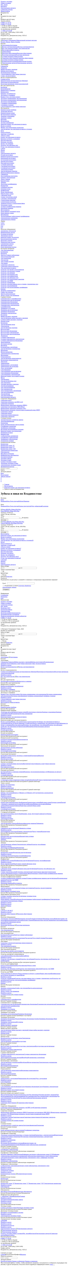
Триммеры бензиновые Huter (48, 1019)
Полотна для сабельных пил (9, 145)
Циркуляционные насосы (8, 247)
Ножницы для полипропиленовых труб (36, 772)
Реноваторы (4, 185)
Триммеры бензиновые (8, 311)
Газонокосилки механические (10, 303)
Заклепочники (5, 747)
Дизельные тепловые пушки (9, 463)
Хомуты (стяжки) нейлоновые (10, 255)
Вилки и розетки (6, 126)
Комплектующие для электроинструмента (14, 124)
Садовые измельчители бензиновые (12, 340)
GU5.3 (3, 224)
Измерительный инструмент (9, 156)
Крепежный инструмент (8, 158)
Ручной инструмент (7, 155)
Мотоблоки (4, 350)
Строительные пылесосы (8, 202)
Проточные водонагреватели (10, 82)
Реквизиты (4, 596)
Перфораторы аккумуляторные (23, 860)
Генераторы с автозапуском (44, 1136)
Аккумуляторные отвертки (9, 171)
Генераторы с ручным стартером (25, 1135)
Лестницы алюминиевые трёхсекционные (14, 100)
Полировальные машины (8, 72)
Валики (3, 755)
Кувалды (24, 804)
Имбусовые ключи (45, 802)
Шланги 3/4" (31, 793)
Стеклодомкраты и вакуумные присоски (13, 74)
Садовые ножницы (13, 780)
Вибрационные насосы (8, 232)
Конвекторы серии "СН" (8, 449)
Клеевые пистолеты (17, 763)
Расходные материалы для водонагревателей (14, 84)
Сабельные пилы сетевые (8, 868)
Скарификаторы (6, 306)
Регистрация (4, 475)
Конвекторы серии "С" (8, 447)
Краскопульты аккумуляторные (10, 836)
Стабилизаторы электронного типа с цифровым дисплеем (36, 1157)
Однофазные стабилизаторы (9, 437)
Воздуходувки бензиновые (9, 331)
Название (4, 501)
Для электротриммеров (8, 387)
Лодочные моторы (6, 344)
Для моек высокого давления (10, 384)
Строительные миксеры (8, 200)
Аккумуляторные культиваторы (10, 348)
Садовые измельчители (8, 337)
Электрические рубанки (8, 219)
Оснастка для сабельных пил (9, 277)
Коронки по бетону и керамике (10, 139)
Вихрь (4, 575)
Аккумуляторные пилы (8, 324)
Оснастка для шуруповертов (43, 888)
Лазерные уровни (6, 118)
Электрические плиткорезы (9, 218)
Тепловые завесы (6, 458)
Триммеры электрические (9, 313)
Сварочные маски (6, 413)
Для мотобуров (5, 394)
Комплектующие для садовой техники (12, 376)
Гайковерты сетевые (25, 828)
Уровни (14, 739)
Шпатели (41, 755)
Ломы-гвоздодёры (15, 813)
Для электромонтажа (7, 250)
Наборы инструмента (7, 71)
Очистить (9, 576)
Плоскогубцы (17, 802)
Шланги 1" (16, 793)
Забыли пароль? (6, 476)
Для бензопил (5, 379)
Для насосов (4, 260)
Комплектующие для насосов (10, 237)
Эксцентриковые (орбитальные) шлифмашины (15, 216)
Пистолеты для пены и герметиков (20, 755)
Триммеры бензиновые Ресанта (10, 1019)
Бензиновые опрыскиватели (9, 360)
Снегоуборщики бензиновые (9, 373)
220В (2, 1220)
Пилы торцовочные (7, 192)
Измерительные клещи (8, 113)
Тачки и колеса (61, 780)
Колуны (3, 813)
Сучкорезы (4, 780)
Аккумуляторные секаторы (9, 327)
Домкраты (4, 68)
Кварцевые (16, 1196)
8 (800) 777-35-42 (6, 22)
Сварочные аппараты (7, 403)
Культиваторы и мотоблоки (9, 347)
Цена (2, 499)
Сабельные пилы (6, 195)
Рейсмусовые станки (7, 193)
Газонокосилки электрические (10, 305)
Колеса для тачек (6, 784)
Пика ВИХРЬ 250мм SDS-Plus (10, 511)
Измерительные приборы (8, 110)
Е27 (2, 227)
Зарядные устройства (7, 134)
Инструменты (8, 486)
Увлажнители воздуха (7, 466)
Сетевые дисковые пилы (8, 896)
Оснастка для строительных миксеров (12, 279)
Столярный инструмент (8, 168)
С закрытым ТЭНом (7, 1196)
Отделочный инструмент (8, 160)
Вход (2, 473)
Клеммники (4, 252)
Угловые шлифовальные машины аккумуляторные (41, 878)
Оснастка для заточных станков (10, 271)
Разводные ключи (25, 805)
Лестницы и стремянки (8, 95)
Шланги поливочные (7, 788)
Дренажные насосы (7, 235)
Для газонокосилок (6, 389)
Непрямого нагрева (7, 1212)
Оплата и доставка (6, 1)
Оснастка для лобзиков (8, 273)
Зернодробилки (5, 342)
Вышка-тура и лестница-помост (10, 97)
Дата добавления (36, 506)
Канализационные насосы (9, 239)
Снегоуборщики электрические (10, 374)
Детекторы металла (7, 111)
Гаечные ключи (56, 802)
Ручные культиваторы (44, 780)
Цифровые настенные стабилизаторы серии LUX (37, 1154)
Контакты (4, 6)
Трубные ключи (36, 805)
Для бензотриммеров (7, 386)
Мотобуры (4, 345)
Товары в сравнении (31, 1261)
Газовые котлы (5, 79)
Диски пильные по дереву (12, 975)
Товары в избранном (18, 1261)
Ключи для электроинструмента (10, 137)
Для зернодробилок (7, 395)
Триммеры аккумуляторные (9, 310)
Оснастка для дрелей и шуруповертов (12, 269)
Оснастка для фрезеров (8, 282)
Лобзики (3, 182)
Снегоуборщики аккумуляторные (11, 371)
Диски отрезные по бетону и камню (29, 973)
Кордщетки (26, 763)
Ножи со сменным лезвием (15, 772)
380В (5, 1220)
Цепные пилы (5, 321)
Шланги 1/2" (23, 793)
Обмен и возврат (6, 3)
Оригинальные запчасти (8, 8)
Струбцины (47, 813)
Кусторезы (4, 315)
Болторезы (4, 772)
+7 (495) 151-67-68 (6, 30)
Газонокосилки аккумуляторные (10, 300)
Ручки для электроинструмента (10, 147)
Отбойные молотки (7, 187)
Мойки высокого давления (9, 69)
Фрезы (3, 150)
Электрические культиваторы (10, 353)
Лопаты (34, 780)
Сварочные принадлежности (9, 266)
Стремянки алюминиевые (9, 103)
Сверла (3, 148)
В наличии (45, 506)
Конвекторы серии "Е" (8, 445)
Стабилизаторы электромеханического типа (14, 1165)
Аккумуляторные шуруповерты (10, 888)
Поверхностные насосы (8, 242)
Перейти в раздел (6, 665)
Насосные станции (6, 240)
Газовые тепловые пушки (8, 461)
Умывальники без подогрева (9, 366)
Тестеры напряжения (7, 122)
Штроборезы (5, 214)
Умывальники (5, 363)
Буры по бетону (5, 132)
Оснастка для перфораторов (9, 276)
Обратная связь (5, 611)
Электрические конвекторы (9, 450)
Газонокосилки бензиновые (9, 302)
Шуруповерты (5, 210)
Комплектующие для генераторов (11, 431)
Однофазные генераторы (8, 426)
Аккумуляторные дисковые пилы (26, 896)
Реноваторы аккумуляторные (22, 852)
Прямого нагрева (18, 1212)
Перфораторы (5, 190)
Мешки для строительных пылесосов (12, 127)
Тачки (13, 784)
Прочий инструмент (7, 161)
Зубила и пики (5, 135)
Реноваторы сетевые (7, 852)
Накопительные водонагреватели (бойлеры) (14, 80)
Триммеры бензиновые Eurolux (29, 1019)
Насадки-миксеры (6, 140)
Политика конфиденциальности (10, 613)
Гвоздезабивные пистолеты (9, 176)
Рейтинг (21, 501)
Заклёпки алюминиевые (8, 290)
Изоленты (4, 253)
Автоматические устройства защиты (12, 419)
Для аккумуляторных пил (8, 381)
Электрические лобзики (24, 844)
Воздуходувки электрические (10, 332)
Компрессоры (5, 434)
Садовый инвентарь (7, 164)
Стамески (41, 813)
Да (3, 571)
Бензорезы (4, 87)
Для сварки (4, 263)
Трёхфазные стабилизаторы (9, 439)
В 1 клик (3, 520)
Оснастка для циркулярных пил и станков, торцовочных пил (19, 284)
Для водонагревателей (7, 256)
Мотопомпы (4, 355)
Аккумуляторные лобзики (9, 844)
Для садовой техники (7, 261)
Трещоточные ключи (33, 802)
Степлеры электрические (8, 198)
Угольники (9, 739)
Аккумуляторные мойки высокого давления (14, 318)
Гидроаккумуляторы (7, 234)
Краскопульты (5, 181)
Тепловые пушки (6, 460)
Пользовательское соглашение (10, 614)
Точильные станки (6, 205)
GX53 (2, 223)
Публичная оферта (6, 609)
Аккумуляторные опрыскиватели (11, 358)
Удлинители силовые (7, 440)
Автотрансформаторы (7, 421)
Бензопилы (4, 323)
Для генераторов (6, 258)
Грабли (30, 780)
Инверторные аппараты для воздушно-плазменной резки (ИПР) (20, 410)
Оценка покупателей (25, 506)
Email (4, 583)
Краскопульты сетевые (27, 836)
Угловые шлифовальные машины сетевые (13, 878)
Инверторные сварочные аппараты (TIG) (13, 408)
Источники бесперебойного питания (12, 429)
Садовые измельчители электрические (12, 339)
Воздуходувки (5, 329)
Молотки (30, 804)
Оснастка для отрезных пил (9, 274)
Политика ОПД (5, 608)
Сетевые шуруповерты (27, 888)
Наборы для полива (7, 793)
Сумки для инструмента (8, 76)
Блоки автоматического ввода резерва (12, 424)
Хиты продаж (14, 501)
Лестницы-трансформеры (8, 101)
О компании (4, 595)
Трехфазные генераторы (8, 428)
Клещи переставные (7, 802)
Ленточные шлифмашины (9, 184)
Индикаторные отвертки (8, 114)
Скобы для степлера (7, 292)
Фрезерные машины (7, 208)
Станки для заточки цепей (9, 197)
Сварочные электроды (7, 264)
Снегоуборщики (6, 369)
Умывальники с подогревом (9, 365)
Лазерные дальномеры (7, 116)
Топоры (8, 813)
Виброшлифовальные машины (10, 172)
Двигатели (4, 361)
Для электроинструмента (8, 268)
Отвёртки (17, 805)
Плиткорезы (34, 755)
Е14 (2, 226)
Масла (3, 377)
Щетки (27, 956)
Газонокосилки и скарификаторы (11, 298)
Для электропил (6, 382)
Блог (2, 598)
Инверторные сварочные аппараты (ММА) (14, 405)
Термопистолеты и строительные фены (13, 203)
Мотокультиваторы (6, 352)
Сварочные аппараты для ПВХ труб (12, 402)
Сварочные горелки (7, 411)
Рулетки (3, 739)
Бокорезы (24, 802)
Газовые (22, 1196)
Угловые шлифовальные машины (11, 206)
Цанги (3, 151)
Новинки (26, 501)
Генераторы (4, 423)
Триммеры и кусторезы (8, 308)
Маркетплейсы (5, 11)
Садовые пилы (23, 780)
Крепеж (3, 289)
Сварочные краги (6, 400)
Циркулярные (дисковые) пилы (10, 211)
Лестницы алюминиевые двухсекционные (14, 98)
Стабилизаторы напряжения (9, 436)
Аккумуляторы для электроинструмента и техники (16, 129)
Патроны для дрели (7, 142)
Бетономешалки (6, 89)
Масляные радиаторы (7, 453)
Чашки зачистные (45, 973)
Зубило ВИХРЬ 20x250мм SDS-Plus (12, 523)
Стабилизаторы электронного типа (38, 1165)
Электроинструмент (7, 169)
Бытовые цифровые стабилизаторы (11, 1154)
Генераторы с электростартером (44, 1135)
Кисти (7, 755)
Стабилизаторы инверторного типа (37, 1156)
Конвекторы (4, 444)
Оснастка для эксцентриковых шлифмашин (14, 287)
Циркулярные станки (7, 213)
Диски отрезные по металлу (9, 973)
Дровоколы (4, 336)
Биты (2, 130)
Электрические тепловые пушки (11, 465)
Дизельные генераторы (8, 1135)
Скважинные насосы (7, 243)
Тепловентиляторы (6, 457)
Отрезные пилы (5, 189)
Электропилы (5, 326)
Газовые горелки (6, 763)
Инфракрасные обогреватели (10, 455)
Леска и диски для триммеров (10, 295)
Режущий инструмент (7, 163)
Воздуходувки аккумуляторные (10, 334)
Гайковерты (4, 66)
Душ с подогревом (6, 368)
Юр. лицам (4, 4)
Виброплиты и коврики (8, 90)
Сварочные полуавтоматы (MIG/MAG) (13, 407)
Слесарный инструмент (8, 166)
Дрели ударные (5, 179)
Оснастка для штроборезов (9, 285)
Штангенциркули (22, 739)
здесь (51, 1264)
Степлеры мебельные (16, 747)
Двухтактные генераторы (28, 1136)
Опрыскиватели (6, 357)
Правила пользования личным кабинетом (13, 616)
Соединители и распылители (44, 793)
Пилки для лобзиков (7, 143)
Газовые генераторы (14, 1136)
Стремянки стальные (7, 105)
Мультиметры (5, 121)
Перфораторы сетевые (7, 860)
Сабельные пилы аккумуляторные (26, 868)
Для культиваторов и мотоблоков (11, 390)
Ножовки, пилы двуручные (29, 813)
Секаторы (54, 780)
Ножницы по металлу (55, 772)
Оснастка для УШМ (7, 281)
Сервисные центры (7, 9)
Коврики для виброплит (8, 93)
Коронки (8, 956)
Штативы (4, 119)
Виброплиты (5, 92)
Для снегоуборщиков (7, 392)
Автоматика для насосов (8, 231)
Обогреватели (5, 452)
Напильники (10, 805)
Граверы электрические (8, 177)
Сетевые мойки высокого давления (11, 319)
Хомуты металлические (8, 294)
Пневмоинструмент (7, 432)
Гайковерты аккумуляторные (10, 828)
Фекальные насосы (6, 245)
